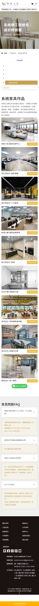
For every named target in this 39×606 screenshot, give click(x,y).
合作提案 (25, 527)
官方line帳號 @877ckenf (22, 556)
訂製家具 (13, 53)
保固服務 (5, 540)
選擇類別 (7, 88)
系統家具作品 (22, 53)
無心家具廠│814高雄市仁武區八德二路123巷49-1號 (25, 575)
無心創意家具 (13, 70)
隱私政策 (25, 540)
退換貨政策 (26, 535)
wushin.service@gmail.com (23, 560)
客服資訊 (5, 531)
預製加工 (25, 523)
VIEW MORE (32, 144)
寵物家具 (11, 74)
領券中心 (25, 531)
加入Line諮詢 (21, 386)
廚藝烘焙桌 (12, 66)
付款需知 (5, 535)
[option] (19, 30)
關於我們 (5, 523)
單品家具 (11, 78)
